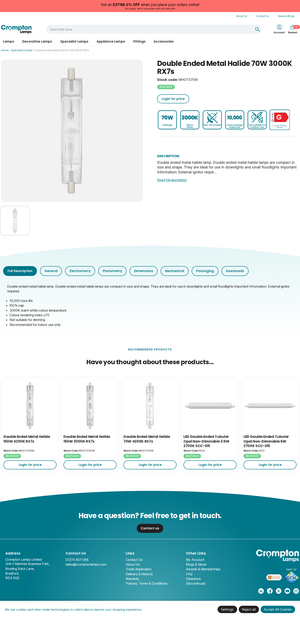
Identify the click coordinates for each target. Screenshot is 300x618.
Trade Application (139, 569)
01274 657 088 (77, 560)
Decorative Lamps (37, 41)
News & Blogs (286, 16)
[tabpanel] (150, 305)
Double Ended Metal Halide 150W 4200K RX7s (26, 439)
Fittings (139, 41)
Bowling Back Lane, (19, 569)
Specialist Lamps (74, 41)
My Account (195, 560)
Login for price (173, 99)
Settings (227, 609)
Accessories (164, 41)
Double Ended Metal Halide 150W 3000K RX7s (86, 439)
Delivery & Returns (139, 574)
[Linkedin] (261, 591)
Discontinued (195, 583)
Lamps (8, 41)
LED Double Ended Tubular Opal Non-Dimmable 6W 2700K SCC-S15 (266, 441)
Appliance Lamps (111, 41)
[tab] (20, 271)
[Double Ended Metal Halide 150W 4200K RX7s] (30, 406)
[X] (278, 591)
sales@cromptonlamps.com (86, 564)
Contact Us (262, 16)
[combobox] (149, 29)
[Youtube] (287, 591)
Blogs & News (196, 564)
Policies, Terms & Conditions (146, 583)
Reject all (249, 609)
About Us (241, 16)
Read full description (172, 180)
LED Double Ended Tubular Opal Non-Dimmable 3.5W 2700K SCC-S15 (206, 441)
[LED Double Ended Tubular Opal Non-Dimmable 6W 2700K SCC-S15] (270, 406)
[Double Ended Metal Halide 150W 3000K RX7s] (90, 406)
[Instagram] (296, 591)
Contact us (150, 528)
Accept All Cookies (278, 609)
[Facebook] (270, 591)
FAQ (189, 574)
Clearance (193, 579)
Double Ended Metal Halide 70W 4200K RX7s (146, 439)
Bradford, (12, 573)
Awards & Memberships (203, 569)
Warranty (132, 579)
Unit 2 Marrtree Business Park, (27, 564)
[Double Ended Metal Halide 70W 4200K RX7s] (150, 406)
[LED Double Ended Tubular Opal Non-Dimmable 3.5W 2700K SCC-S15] (210, 406)
